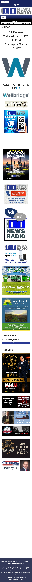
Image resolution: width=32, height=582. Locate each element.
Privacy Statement (19, 571)
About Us (8, 567)
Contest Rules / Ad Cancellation (20, 569)
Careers (8, 569)
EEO (16, 574)
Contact (10, 571)
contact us (21, 563)
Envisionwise (15, 579)
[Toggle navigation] (3, 17)
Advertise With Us (17, 567)
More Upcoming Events (16, 343)
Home (2, 567)
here (18, 88)
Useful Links (5, 2)
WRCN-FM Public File (7, 572)
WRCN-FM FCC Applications (22, 572)
